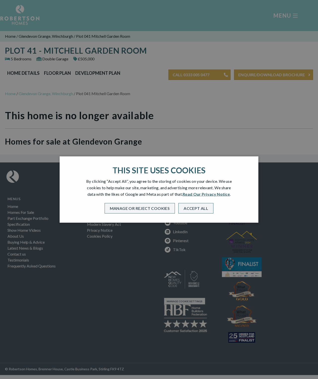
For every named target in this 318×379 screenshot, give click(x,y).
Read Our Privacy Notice (206, 194)
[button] (140, 208)
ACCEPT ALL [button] (196, 208)
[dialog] (159, 189)
